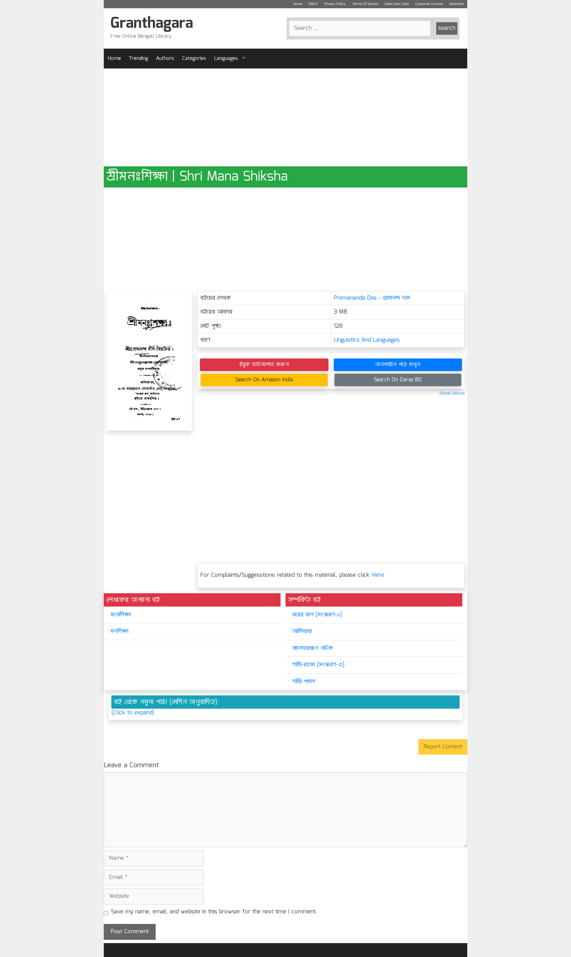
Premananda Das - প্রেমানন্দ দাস (372, 298)
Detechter (456, 4)
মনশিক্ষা (119, 631)
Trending (138, 58)
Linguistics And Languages (367, 340)
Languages (226, 58)
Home (297, 4)
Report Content (443, 746)
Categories (194, 58)
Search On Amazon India (264, 380)
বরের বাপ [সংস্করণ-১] (317, 614)
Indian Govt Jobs (397, 4)
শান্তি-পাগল (303, 681)
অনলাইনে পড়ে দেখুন (397, 364)
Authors (165, 58)
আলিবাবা (302, 631)
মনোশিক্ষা (120, 614)
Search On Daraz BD (398, 380)
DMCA (313, 4)
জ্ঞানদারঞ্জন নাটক (312, 648)
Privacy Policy (335, 4)
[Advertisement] (285, 117)
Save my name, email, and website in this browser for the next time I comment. (214, 912)
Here (378, 575)
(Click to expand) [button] (132, 713)
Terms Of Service (365, 4)
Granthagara (151, 23)
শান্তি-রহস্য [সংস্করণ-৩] (318, 664)
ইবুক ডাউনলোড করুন (264, 364)
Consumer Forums (429, 4)
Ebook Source (452, 393)
